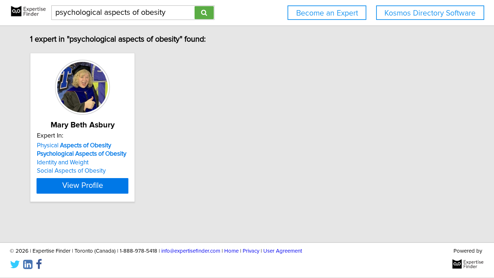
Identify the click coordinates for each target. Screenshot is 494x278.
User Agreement (282, 251)
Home (231, 251)
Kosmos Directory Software (430, 13)
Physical (74, 145)
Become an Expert (327, 13)
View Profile (82, 186)
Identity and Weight (63, 162)
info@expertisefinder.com (190, 251)
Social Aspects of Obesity (71, 171)
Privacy (251, 251)
